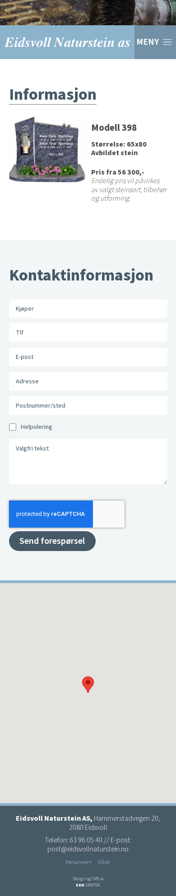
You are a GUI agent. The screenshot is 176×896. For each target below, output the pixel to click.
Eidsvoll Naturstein (67, 42)
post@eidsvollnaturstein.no (88, 849)
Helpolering (36, 427)
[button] (88, 685)
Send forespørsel (52, 541)
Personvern (78, 862)
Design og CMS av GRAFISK (88, 882)
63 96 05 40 (85, 840)
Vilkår (104, 862)
